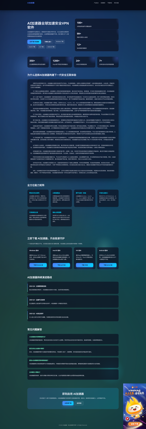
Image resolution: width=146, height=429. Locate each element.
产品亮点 (96, 3)
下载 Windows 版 (38, 265)
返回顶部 (79, 403)
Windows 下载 (59, 41)
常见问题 (116, 3)
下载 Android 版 (108, 265)
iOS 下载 (41, 47)
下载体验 (109, 3)
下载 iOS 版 (85, 265)
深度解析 (103, 3)
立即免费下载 (68, 403)
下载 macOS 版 (61, 265)
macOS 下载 (32, 47)
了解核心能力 (47, 41)
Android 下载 (51, 47)
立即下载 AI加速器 (34, 41)
